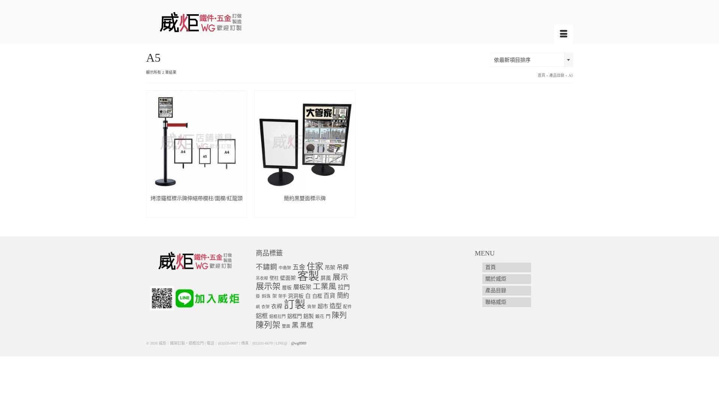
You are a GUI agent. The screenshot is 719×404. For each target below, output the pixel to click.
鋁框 (262, 316)
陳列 (339, 315)
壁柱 (274, 278)
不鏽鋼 (266, 267)
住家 (315, 266)
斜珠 (266, 296)
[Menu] (563, 34)
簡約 (343, 295)
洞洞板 (296, 296)
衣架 (265, 306)
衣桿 (276, 306)
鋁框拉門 (277, 316)
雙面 (286, 326)
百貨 (330, 296)
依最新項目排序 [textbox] (512, 60)
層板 (287, 287)
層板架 (302, 287)
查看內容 (197, 211)
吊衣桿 (262, 278)
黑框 (306, 325)
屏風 (326, 278)
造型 (336, 306)
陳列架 (268, 325)
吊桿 (343, 267)
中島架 (285, 268)
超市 (323, 306)
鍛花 (319, 316)
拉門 (344, 287)
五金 (298, 267)
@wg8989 (298, 343)
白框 (317, 296)
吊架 (330, 267)
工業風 (324, 286)
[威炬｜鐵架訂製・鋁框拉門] (213, 21)
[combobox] (532, 60)
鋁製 (308, 316)
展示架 (268, 286)
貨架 (311, 306)
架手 (282, 296)
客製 (308, 276)
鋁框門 (294, 316)
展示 (340, 277)
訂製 (295, 304)
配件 (347, 306)
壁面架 (288, 278)
